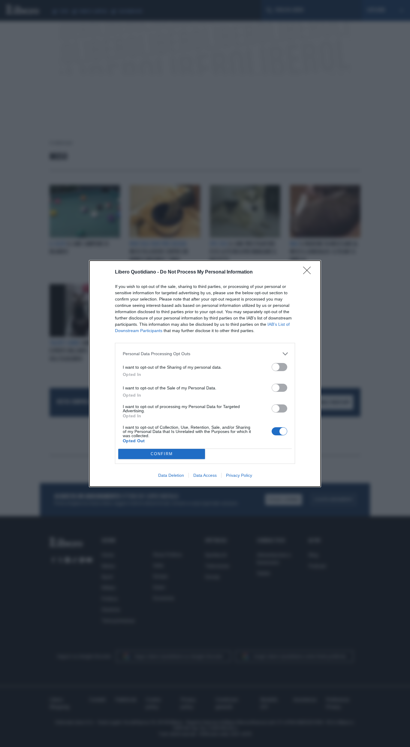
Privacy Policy (239, 475)
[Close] (309, 272)
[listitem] (205, 354)
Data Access (205, 475)
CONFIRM (162, 454)
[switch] (279, 367)
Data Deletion (171, 475)
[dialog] (205, 374)
